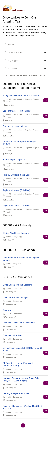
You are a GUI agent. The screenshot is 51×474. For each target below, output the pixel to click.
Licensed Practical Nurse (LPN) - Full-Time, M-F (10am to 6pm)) (21, 379)
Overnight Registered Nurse (16, 393)
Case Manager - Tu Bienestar (17, 111)
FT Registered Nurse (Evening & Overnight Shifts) (18, 364)
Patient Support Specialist (15, 159)
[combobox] (25, 52)
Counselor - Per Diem (13, 335)
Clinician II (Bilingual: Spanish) (17, 285)
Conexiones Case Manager (15, 297)
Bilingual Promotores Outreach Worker (21, 95)
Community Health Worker (15, 126)
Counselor (7, 310)
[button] (33, 425)
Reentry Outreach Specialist (16, 175)
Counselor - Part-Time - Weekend (19, 323)
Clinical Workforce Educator (16, 233)
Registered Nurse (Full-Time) (16, 190)
